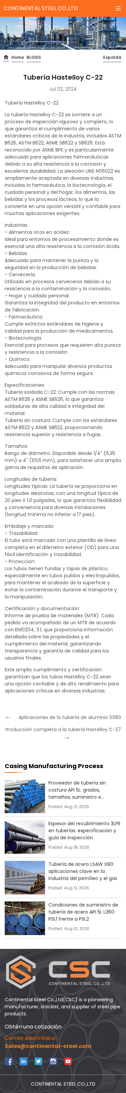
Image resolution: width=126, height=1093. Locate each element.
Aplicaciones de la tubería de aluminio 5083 (69, 717)
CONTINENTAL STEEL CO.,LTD (41, 8)
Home (17, 57)
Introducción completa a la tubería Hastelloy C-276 (63, 729)
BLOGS (34, 57)
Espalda (112, 57)
